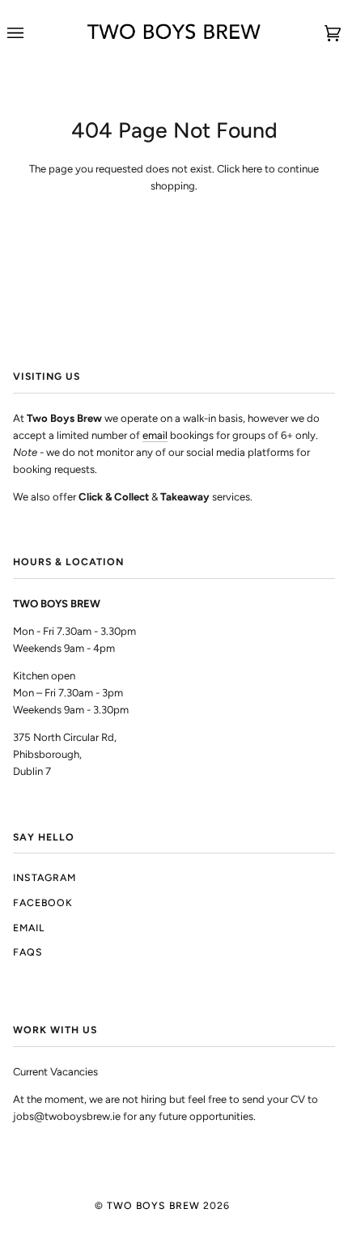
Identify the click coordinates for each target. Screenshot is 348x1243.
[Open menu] (31, 33)
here (252, 169)
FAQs (28, 952)
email (155, 435)
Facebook (43, 902)
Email (29, 928)
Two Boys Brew (153, 1205)
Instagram (44, 877)
